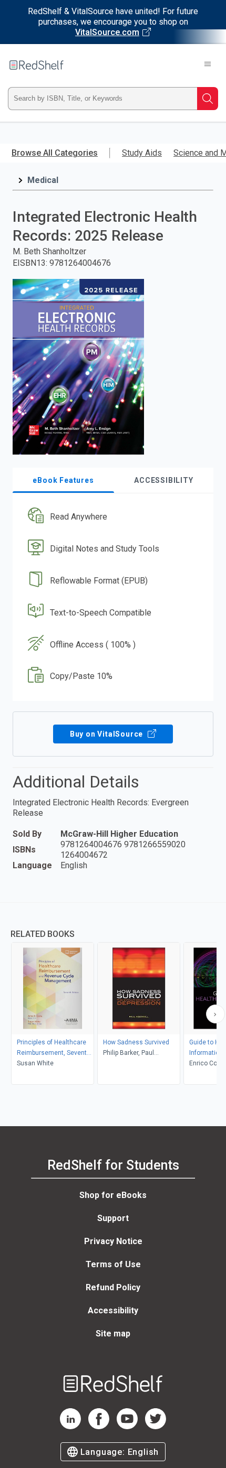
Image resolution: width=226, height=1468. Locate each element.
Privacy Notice (113, 1241)
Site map (113, 1334)
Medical (42, 180)
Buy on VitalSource (107, 734)
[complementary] (113, 994)
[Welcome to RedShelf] (36, 65)
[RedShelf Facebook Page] (98, 1426)
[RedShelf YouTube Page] (127, 1426)
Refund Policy (113, 1287)
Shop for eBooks (113, 1195)
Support (113, 1218)
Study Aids (142, 153)
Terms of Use (113, 1264)
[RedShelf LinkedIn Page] (70, 1426)
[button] (112, 517)
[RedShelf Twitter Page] (155, 1426)
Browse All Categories (55, 153)
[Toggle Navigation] (207, 65)
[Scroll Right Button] (215, 1014)
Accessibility (113, 1310)
